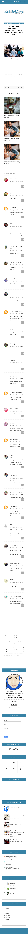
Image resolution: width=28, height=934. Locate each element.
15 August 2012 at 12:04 (16, 313)
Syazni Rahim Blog (10, 862)
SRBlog (14, 932)
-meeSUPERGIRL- (16, 596)
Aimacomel (14, 439)
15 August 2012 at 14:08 (16, 394)
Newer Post (7, 88)
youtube (21, 771)
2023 (7, 908)
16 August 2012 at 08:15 (16, 547)
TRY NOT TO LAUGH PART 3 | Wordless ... (12, 162)
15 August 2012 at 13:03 (16, 346)
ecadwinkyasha (15, 179)
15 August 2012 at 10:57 (16, 281)
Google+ (7, 771)
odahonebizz (15, 207)
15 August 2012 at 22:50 (16, 460)
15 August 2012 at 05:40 (16, 181)
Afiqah (12, 579)
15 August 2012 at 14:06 (16, 378)
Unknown (13, 506)
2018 (7, 919)
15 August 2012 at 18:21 (16, 411)
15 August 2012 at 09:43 (16, 264)
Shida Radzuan (12, 37)
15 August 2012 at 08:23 (16, 210)
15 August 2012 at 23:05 (16, 494)
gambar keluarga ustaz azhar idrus (14, 23)
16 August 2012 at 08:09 (16, 527)
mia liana (13, 376)
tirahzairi (14, 408)
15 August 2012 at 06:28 (16, 195)
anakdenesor (13, 888)
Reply (22, 186)
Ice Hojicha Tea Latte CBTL (11, 857)
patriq (12, 344)
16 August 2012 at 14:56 (16, 598)
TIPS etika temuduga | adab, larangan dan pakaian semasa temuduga (17, 816)
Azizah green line (16, 311)
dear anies (12, 883)
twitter (13, 765)
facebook (7, 765)
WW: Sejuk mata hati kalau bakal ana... (11, 116)
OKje (12, 193)
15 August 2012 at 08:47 (16, 250)
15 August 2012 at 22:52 (16, 478)
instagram (20, 765)
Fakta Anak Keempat (15, 807)
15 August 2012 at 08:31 (16, 226)
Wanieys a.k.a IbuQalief (15, 294)
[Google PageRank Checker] (14, 706)
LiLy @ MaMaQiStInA (14, 456)
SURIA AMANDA (9, 867)
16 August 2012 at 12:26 (16, 565)
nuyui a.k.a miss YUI (16, 247)
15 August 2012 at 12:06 (16, 332)
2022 (7, 911)
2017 (7, 922)
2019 (7, 917)
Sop (11, 329)
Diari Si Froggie (16, 392)
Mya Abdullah (15, 563)
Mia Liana (13, 278)
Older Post (20, 88)
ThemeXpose (14, 930)
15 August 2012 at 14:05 (16, 362)
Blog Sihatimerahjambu (11, 856)
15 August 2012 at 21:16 (16, 441)
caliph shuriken (16, 262)
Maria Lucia (12, 893)
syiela (12, 423)
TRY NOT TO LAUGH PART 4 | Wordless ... (12, 139)
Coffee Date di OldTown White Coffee (14, 863)
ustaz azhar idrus (16, 80)
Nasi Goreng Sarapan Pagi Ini (12, 868)
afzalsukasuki (15, 545)
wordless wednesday (9, 83)
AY (11, 524)
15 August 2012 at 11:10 (16, 297)
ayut (12, 224)
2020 (7, 915)
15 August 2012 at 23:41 (16, 508)
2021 (7, 913)
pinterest (14, 771)
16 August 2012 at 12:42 (16, 582)
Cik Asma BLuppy (16, 492)
